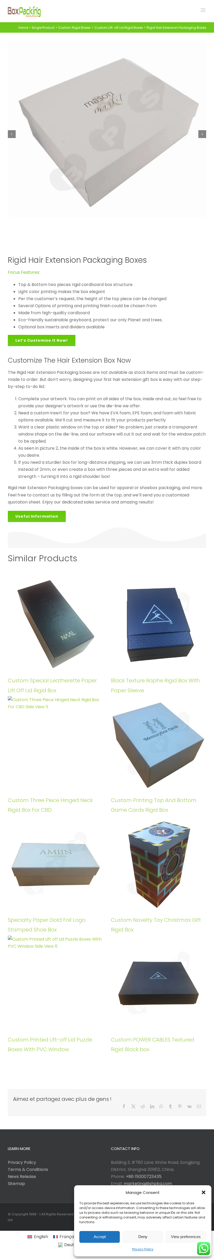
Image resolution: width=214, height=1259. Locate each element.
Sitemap (16, 1184)
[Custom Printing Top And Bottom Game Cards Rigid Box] (158, 744)
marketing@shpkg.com (148, 1184)
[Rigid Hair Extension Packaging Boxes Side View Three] (107, 134)
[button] (203, 1192)
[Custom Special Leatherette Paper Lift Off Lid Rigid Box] (55, 624)
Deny (142, 1236)
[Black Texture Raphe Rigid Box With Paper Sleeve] (158, 624)
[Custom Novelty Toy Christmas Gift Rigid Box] (158, 863)
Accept (100, 1236)
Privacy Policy (142, 1249)
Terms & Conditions (28, 1169)
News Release (22, 1177)
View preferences (186, 1236)
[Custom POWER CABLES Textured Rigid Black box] (158, 983)
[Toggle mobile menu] (203, 10)
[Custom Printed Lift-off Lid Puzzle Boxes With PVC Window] (55, 983)
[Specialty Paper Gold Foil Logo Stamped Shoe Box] (55, 863)
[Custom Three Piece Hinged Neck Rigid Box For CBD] (55, 744)
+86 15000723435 (144, 1177)
